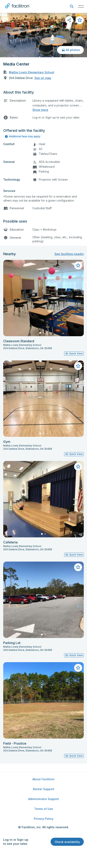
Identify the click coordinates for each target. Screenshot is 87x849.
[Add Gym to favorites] (78, 366)
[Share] (69, 20)
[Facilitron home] (17, 9)
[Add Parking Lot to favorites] (78, 567)
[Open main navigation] (81, 6)
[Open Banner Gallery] (43, 35)
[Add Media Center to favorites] (80, 20)
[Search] (72, 6)
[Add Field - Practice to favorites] (78, 668)
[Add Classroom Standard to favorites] (78, 265)
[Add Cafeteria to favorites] (78, 467)
